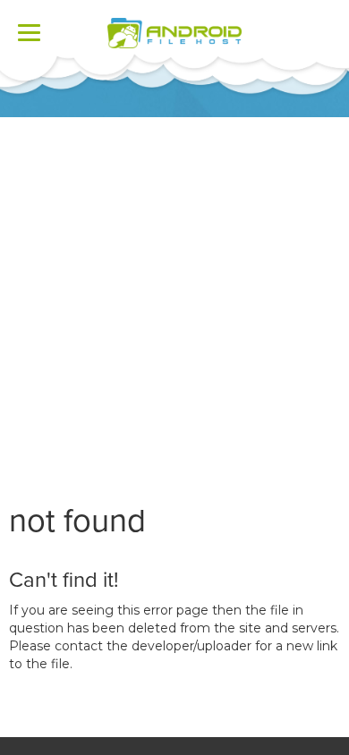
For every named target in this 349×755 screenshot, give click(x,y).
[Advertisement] (174, 300)
